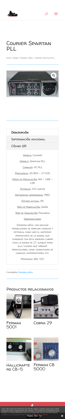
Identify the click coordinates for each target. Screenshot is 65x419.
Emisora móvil (26, 57)
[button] (53, 75)
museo (15, 57)
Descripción (20, 132)
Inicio (8, 57)
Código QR (19, 146)
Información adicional (28, 139)
